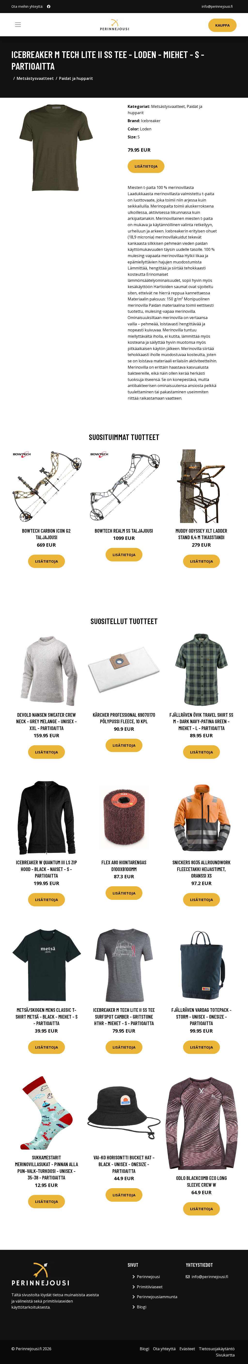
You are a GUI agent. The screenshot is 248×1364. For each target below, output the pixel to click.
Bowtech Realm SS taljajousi (124, 531)
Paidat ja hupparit (76, 78)
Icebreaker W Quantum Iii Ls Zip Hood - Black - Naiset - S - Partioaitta (46, 869)
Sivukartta (225, 1355)
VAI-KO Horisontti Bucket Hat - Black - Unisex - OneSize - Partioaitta (124, 1164)
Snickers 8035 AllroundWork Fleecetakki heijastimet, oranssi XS (201, 869)
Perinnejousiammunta (157, 1296)
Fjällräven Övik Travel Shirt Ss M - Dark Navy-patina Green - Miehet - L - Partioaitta (201, 721)
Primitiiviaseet (150, 1286)
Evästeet (187, 1348)
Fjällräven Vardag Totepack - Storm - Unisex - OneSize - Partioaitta (201, 1016)
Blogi (141, 1307)
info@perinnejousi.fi (217, 6)
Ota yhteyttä (164, 1348)
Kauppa (222, 25)
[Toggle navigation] (17, 24)
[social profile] (48, 6)
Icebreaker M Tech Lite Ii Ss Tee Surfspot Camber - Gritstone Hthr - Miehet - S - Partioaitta (124, 1016)
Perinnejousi (148, 1276)
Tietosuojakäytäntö (217, 1348)
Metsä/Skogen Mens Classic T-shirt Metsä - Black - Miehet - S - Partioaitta (47, 1016)
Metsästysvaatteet (35, 78)
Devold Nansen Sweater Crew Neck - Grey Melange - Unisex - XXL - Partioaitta (46, 721)
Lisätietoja (146, 166)
